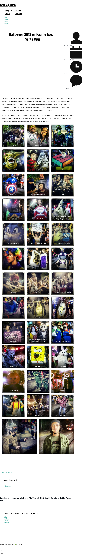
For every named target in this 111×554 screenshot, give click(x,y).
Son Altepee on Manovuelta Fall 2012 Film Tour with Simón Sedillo (25, 498)
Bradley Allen (8, 5)
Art (3, 472)
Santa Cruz (9, 472)
